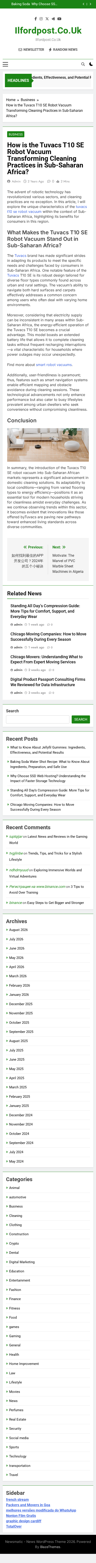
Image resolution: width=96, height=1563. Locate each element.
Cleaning (15, 1216)
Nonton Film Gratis (21, 1516)
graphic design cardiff (23, 1521)
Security (15, 1429)
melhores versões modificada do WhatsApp (41, 1510)
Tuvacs (20, 255)
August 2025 (18, 1041)
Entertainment (19, 1280)
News (13, 1401)
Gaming (15, 1336)
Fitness (14, 1308)
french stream (17, 1499)
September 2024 (21, 1143)
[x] (47, 19)
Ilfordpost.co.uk (48, 30)
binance (15, 903)
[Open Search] (83, 64)
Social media (19, 1438)
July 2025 (16, 1050)
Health (14, 1355)
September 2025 (21, 1032)
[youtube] (59, 19)
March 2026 (18, 976)
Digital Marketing (22, 1262)
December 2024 (20, 1115)
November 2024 (21, 1124)
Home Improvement (24, 1364)
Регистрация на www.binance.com (37, 886)
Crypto (14, 1244)
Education (16, 1271)
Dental (14, 1253)
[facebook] (35, 19)
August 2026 (18, 930)
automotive (17, 1197)
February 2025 (19, 1097)
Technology (17, 1456)
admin (16, 181)
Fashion (15, 1290)
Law (12, 1373)
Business (16, 134)
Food (13, 1318)
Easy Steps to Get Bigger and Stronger (55, 903)
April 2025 (16, 1078)
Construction (19, 1234)
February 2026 (19, 985)
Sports (14, 1447)
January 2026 (19, 995)
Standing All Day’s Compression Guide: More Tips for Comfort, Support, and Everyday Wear (16, 4)
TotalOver (14, 1526)
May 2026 (16, 958)
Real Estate (17, 1419)
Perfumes (16, 1410)
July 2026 (16, 939)
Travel (13, 1475)
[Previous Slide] (84, 4)
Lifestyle (15, 1382)
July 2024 (16, 1152)
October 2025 (19, 1023)
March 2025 (18, 1087)
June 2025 (16, 1060)
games (14, 1327)
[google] (53, 19)
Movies (14, 1392)
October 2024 (19, 1134)
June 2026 (16, 948)
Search (12, 711)
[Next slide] (90, 4)
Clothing (15, 1225)
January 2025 (19, 1106)
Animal (14, 1188)
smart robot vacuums (54, 364)
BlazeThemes (50, 1547)
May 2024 (16, 1161)
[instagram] (41, 19)
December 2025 (20, 1004)
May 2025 (16, 1069)
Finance (15, 1299)
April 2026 (16, 967)
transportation (19, 1466)
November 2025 (21, 1013)
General (15, 1345)
